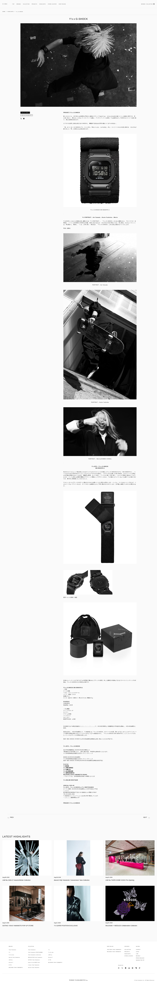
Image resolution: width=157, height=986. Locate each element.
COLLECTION (127, 949)
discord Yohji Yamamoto (14, 957)
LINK (137, 953)
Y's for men (11, 954)
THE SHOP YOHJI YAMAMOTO (114, 949)
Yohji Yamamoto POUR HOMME (35, 952)
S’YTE (49, 959)
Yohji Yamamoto (12, 949)
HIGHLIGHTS (127, 953)
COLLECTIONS (25, 115)
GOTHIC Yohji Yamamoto (34, 959)
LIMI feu (11, 959)
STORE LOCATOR (128, 955)
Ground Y (11, 962)
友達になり (68, 797)
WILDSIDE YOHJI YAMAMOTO (16, 967)
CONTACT (138, 949)
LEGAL (137, 951)
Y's (9, 952)
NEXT (145, 817)
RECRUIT (138, 955)
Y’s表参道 (66, 790)
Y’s (21, 115)
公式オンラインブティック (87, 726)
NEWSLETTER (139, 960)
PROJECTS (30, 115)
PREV (12, 817)
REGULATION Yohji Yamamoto (35, 957)
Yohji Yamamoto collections (34, 954)
